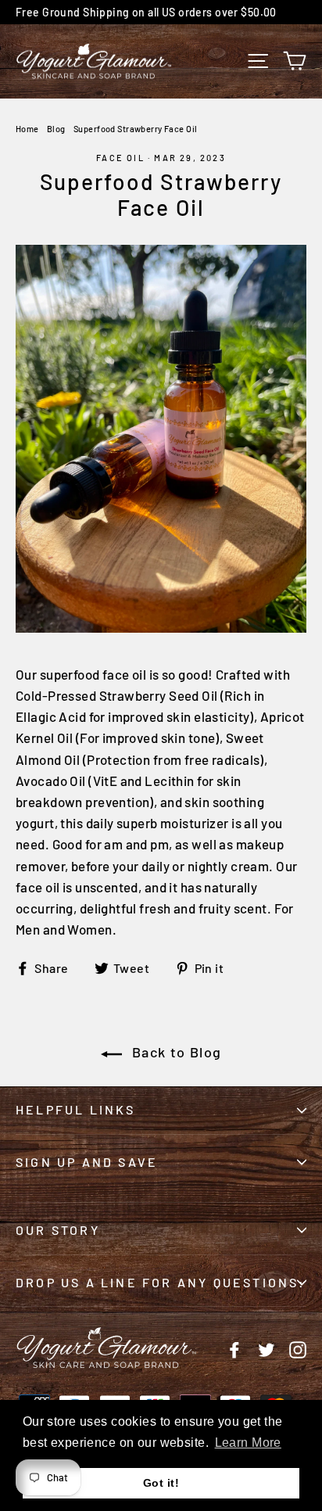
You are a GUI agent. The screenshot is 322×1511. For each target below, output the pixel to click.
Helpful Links (76, 1109)
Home (27, 129)
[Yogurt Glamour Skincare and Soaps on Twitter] (266, 1347)
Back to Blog (175, 1052)
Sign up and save (87, 1161)
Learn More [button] (248, 1442)
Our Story (58, 1229)
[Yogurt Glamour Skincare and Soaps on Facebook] (234, 1347)
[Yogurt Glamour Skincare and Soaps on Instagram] (297, 1347)
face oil (120, 158)
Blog (56, 129)
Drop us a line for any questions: (161, 1282)
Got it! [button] (161, 1483)
